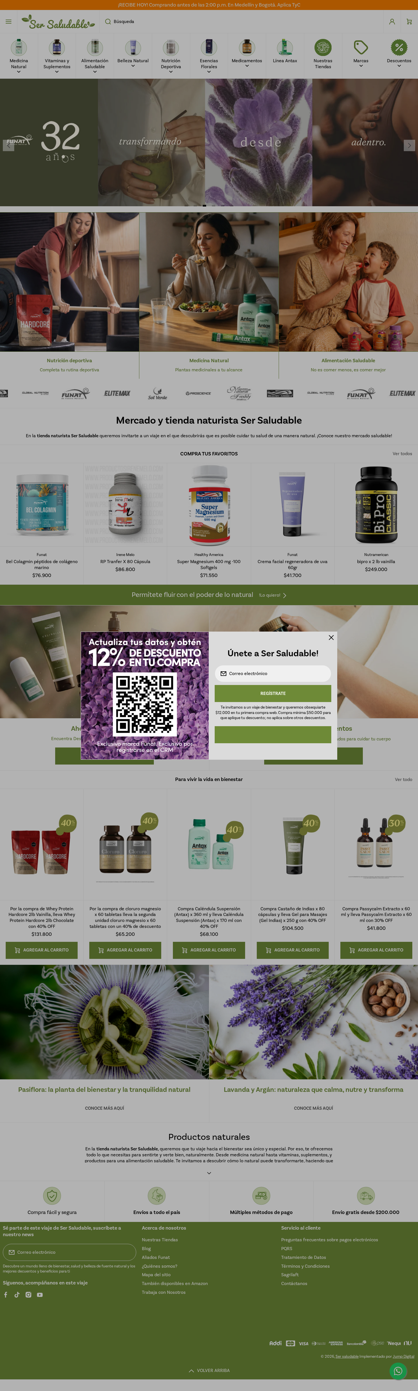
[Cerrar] (331, 637)
